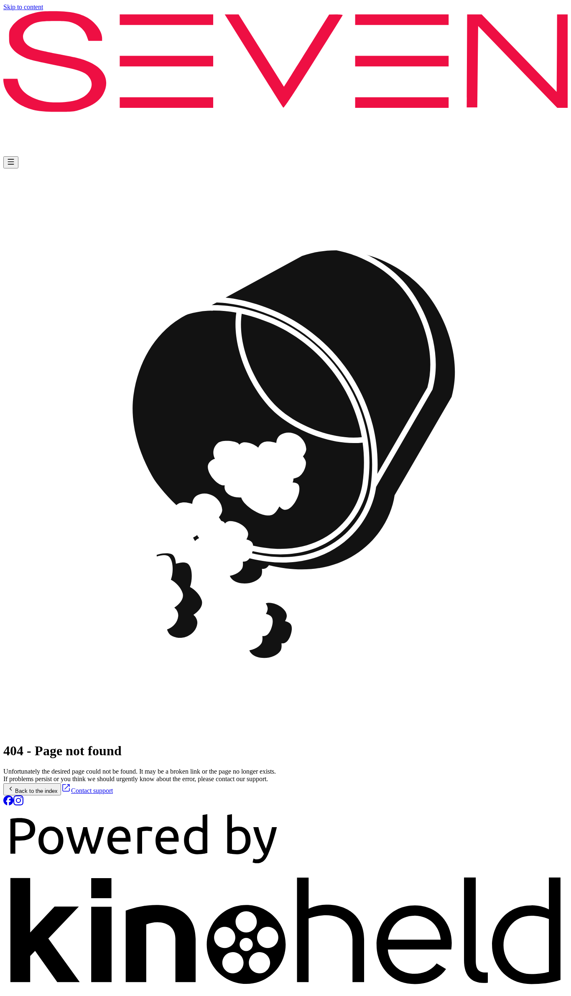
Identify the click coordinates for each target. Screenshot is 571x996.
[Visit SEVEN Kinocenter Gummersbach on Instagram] (18, 803)
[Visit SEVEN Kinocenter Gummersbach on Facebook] (8, 803)
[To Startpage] (285, 83)
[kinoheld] (285, 988)
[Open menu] (10, 162)
